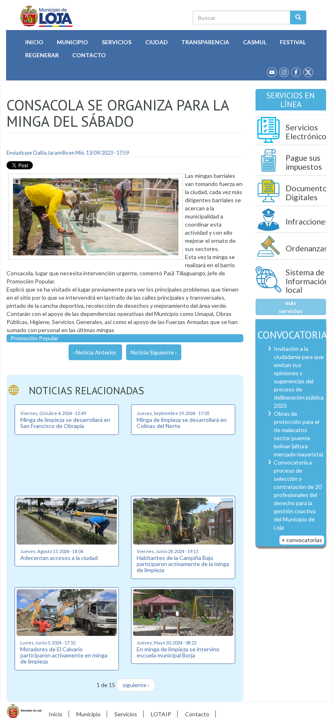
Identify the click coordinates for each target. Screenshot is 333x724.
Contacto (89, 55)
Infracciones (307, 221)
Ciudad (156, 42)
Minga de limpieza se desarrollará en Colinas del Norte (182, 422)
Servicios (116, 42)
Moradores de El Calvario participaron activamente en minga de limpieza (63, 655)
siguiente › (135, 684)
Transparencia (205, 42)
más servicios (291, 306)
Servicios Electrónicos (308, 132)
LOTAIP (161, 714)
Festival (293, 42)
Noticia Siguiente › (154, 352)
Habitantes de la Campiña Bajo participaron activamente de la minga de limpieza (183, 564)
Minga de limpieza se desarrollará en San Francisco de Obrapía (65, 422)
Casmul (254, 42)
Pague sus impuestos (304, 162)
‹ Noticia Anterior (94, 352)
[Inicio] (46, 16)
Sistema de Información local (307, 281)
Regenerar (42, 55)
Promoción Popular (34, 338)
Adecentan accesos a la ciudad (59, 557)
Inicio (34, 42)
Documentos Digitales (308, 193)
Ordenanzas (307, 248)
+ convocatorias (301, 539)
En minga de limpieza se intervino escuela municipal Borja (178, 652)
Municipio (72, 42)
